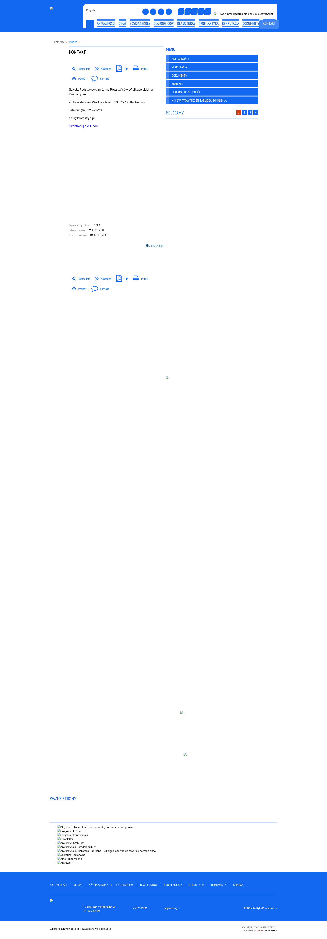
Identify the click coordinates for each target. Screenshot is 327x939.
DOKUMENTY (179, 75)
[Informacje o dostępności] (188, 11)
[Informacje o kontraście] (207, 11)
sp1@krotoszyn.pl (172, 908)
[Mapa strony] (153, 12)
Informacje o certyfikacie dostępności (163, 929)
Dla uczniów (148, 885)
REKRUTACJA (179, 67)
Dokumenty (219, 885)
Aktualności (58, 885)
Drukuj (139, 67)
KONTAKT (177, 84)
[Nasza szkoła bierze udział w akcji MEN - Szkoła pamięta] (212, 773)
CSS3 (217, 928)
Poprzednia (79, 67)
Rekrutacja (196, 885)
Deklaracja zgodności (187, 92)
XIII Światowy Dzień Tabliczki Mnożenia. (199, 100)
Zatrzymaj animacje (181, 11)
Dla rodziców (124, 885)
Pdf (120, 67)
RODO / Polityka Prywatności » (260, 908)
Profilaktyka (173, 885)
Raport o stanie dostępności (65, 38)
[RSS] (169, 12)
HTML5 (211, 928)
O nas (78, 885)
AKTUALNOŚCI (180, 59)
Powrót (77, 77)
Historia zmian (155, 245)
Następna (101, 67)
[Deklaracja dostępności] (194, 11)
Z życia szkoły (98, 885)
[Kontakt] (161, 12)
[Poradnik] (212, 729)
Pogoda (91, 10)
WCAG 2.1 (229, 928)
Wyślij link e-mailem (79, 260)
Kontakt (98, 77)
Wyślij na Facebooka (73, 260)
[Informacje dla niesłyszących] (201, 11)
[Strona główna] (145, 12)
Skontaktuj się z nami (84, 126)
